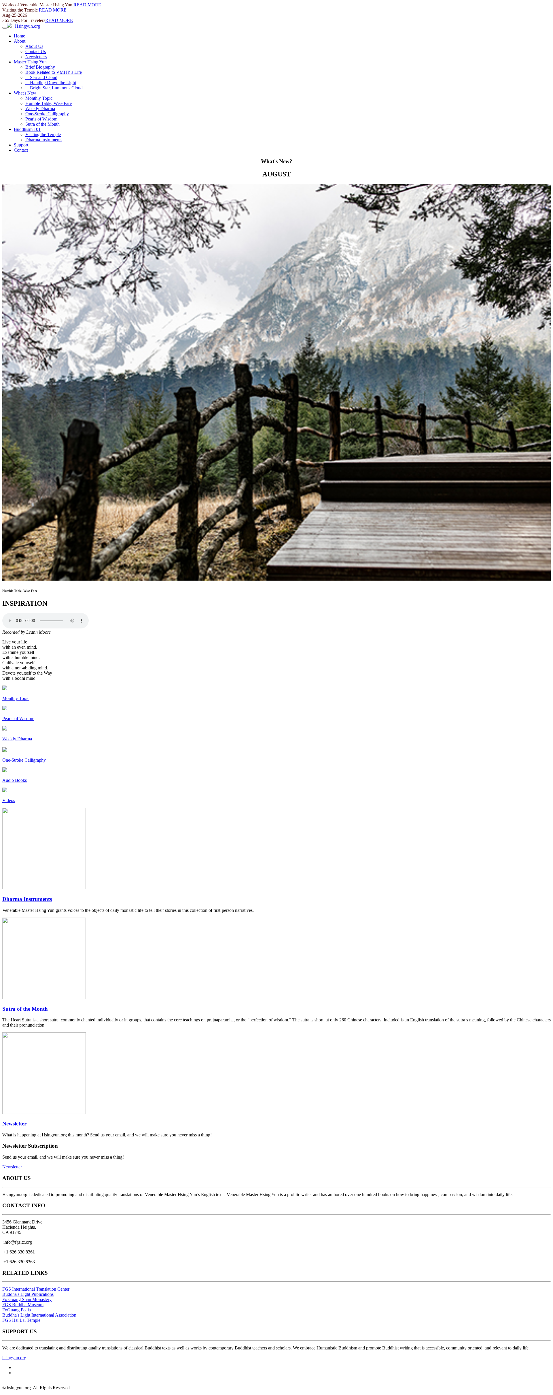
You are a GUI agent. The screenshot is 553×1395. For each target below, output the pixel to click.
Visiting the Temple (43, 134)
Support (21, 144)
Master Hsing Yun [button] (30, 61)
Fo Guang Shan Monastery (27, 1299)
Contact (21, 150)
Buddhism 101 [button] (27, 129)
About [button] (19, 41)
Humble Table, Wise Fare (48, 103)
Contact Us (35, 51)
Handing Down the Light (50, 82)
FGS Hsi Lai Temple (21, 1320)
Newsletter (14, 1124)
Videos (8, 800)
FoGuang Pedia (16, 1309)
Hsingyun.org (26, 26)
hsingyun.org (14, 1357)
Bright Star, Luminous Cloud (54, 87)
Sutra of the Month (42, 124)
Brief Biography (40, 67)
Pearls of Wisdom (41, 118)
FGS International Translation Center (35, 1289)
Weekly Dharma (40, 108)
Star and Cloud (41, 77)
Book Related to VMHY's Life (53, 72)
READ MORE (87, 4)
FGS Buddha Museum (22, 1304)
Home (19, 35)
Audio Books (14, 780)
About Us (34, 46)
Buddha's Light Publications (28, 1294)
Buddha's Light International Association (39, 1315)
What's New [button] (25, 93)
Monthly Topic (38, 98)
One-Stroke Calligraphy (47, 113)
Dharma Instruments (43, 139)
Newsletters (36, 56)
